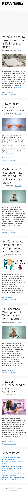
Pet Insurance (8, 370)
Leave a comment (10, 94)
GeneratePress (14, 490)
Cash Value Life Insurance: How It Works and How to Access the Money (13, 176)
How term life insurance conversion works (13, 107)
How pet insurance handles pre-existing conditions (14, 386)
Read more (17, 87)
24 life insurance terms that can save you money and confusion (12, 246)
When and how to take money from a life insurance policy (13, 41)
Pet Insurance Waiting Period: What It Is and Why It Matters (12, 313)
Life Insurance (8, 92)
